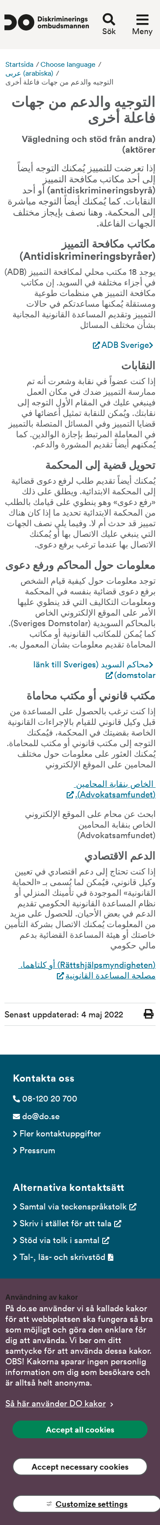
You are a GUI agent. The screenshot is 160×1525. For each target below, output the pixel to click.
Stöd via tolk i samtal (60, 1239)
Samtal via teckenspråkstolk (73, 1206)
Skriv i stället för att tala (66, 1222)
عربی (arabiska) (29, 73)
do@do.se (41, 1115)
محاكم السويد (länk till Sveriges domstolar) (93, 669)
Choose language (68, 64)
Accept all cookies (80, 1429)
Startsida (19, 64)
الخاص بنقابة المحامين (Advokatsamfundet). (115, 789)
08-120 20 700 (49, 1098)
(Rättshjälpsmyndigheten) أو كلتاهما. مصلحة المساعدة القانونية (87, 970)
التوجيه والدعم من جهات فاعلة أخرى (59, 81)
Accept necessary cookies (80, 1466)
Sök (109, 31)
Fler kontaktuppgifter (60, 1133)
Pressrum (37, 1149)
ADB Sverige (125, 344)
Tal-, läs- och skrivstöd (62, 1256)
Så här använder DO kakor (55, 1403)
